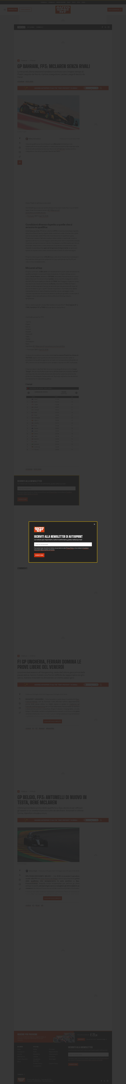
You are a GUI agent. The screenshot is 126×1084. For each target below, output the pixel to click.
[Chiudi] (94, 524)
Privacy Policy (70, 548)
